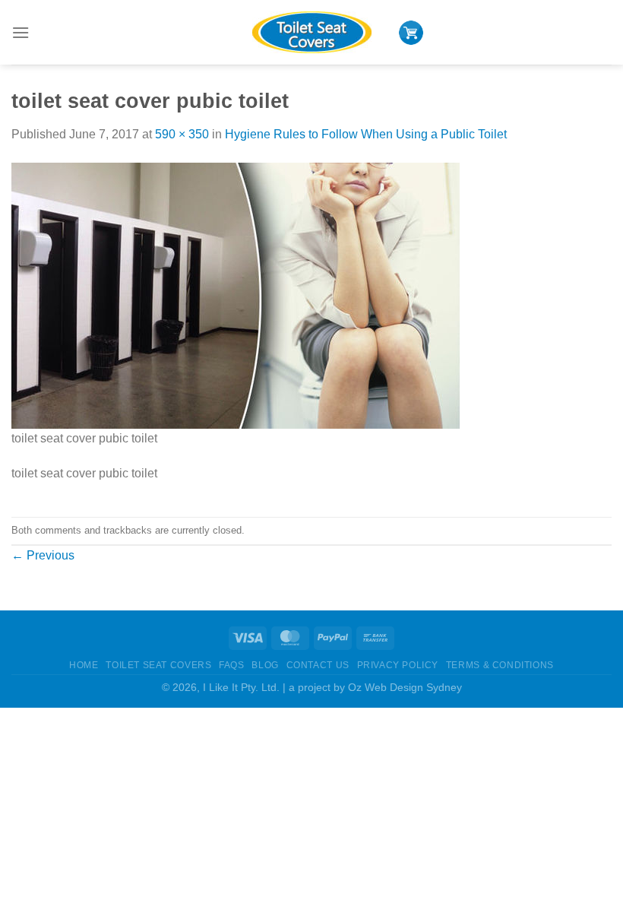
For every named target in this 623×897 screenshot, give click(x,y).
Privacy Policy (398, 665)
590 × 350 (182, 134)
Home (83, 665)
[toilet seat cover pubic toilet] (235, 294)
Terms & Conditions (500, 665)
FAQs (231, 665)
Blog (264, 665)
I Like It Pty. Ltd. (241, 687)
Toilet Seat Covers (158, 665)
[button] (20, 32)
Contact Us (317, 665)
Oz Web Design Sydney (405, 687)
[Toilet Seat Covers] (311, 32)
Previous (42, 555)
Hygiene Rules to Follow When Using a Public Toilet (366, 134)
